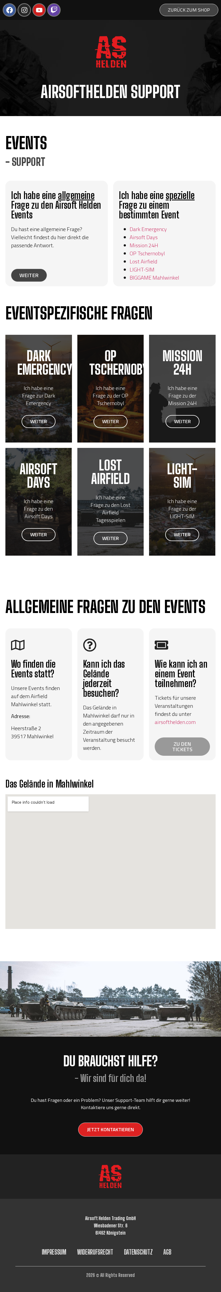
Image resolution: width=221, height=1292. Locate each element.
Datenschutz (138, 1252)
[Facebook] (9, 10)
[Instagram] (24, 10)
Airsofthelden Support (110, 92)
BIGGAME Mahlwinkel (154, 277)
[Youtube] (39, 10)
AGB (167, 1252)
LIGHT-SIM (142, 269)
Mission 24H (144, 245)
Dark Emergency (148, 229)
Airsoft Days (144, 237)
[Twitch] (54, 10)
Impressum (54, 1252)
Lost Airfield (143, 261)
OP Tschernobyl (147, 253)
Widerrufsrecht (95, 1252)
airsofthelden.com (175, 722)
